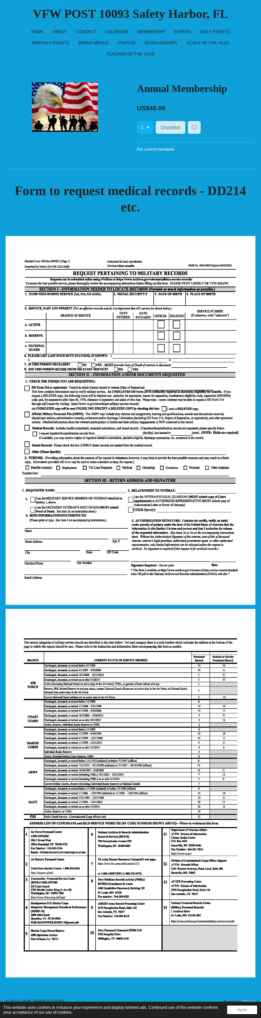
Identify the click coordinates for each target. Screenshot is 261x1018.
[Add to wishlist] (194, 127)
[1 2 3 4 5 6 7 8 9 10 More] (145, 127)
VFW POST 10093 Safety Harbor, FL (130, 13)
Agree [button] (242, 1010)
